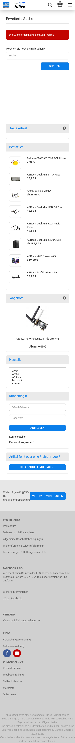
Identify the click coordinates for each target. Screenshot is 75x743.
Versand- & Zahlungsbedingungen (22, 620)
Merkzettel (9, 687)
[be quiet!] (37, 380)
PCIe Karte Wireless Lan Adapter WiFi (37, 338)
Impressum (9, 525)
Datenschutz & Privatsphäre (18, 532)
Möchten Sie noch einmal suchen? (25, 48)
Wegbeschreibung (13, 674)
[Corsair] (37, 383)
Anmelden (37, 427)
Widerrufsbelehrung (19, 499)
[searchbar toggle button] (50, 5)
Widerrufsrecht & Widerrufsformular (23, 545)
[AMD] (37, 371)
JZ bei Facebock (12, 598)
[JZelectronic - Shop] (15, 5)
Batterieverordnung (13, 646)
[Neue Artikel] (64, 128)
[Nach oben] (64, 737)
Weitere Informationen (15, 591)
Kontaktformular (12, 668)
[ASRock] (37, 377)
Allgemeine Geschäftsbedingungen (23, 539)
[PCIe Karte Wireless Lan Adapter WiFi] (37, 319)
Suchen (54, 66)
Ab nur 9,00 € (37, 346)
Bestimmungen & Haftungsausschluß (24, 552)
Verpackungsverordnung (17, 639)
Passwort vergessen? (21, 442)
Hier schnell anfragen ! (37, 467)
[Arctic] (37, 374)
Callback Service (12, 681)
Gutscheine (9, 694)
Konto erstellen (17, 436)
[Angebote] (64, 298)
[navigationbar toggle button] (70, 5)
